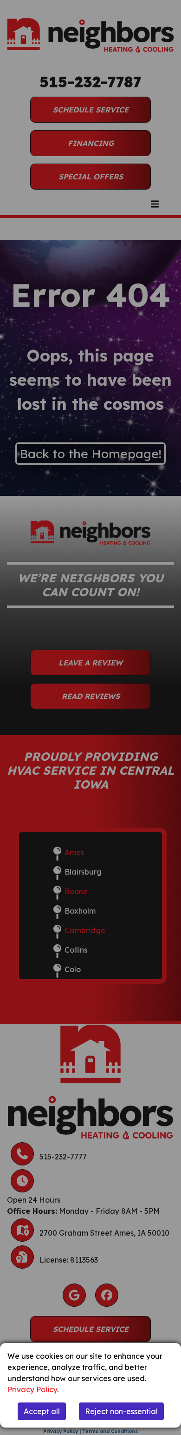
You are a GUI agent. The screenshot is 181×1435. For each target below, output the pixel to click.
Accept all (42, 1411)
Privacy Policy (32, 1389)
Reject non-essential (121, 1411)
